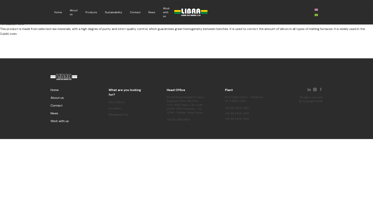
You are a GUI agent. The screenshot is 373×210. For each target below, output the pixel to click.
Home (58, 12)
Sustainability (113, 12)
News (151, 12)
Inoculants (115, 108)
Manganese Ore (119, 114)
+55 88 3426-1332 (237, 108)
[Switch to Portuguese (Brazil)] (316, 15)
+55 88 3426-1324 (237, 119)
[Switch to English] (316, 9)
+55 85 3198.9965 (178, 119)
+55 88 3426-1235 (237, 113)
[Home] (190, 12)
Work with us (166, 12)
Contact (135, 12)
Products (91, 12)
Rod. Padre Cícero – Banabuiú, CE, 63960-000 (244, 99)
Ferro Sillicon (117, 102)
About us (57, 98)
